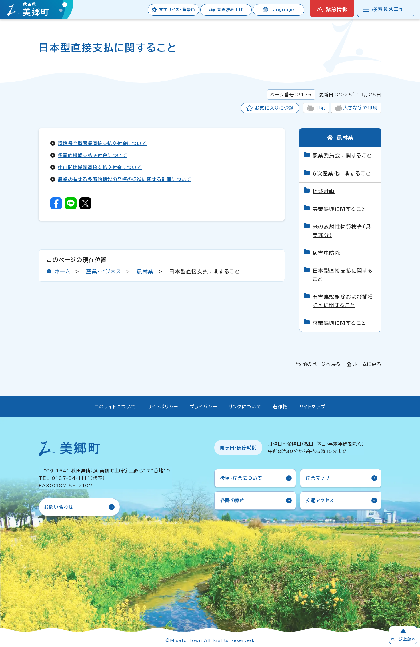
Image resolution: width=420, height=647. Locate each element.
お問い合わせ (59, 507)
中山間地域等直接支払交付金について (100, 167)
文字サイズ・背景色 (177, 10)
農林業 (145, 271)
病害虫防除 (326, 252)
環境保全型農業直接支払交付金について (102, 143)
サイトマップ (312, 406)
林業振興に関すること (339, 322)
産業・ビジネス (103, 271)
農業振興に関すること (339, 208)
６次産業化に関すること (342, 173)
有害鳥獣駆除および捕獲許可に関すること (343, 301)
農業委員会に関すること (342, 155)
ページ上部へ (403, 639)
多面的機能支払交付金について (92, 155)
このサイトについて (115, 406)
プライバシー (203, 406)
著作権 (280, 406)
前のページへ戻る (321, 364)
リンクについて (245, 406)
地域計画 (324, 191)
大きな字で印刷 (360, 107)
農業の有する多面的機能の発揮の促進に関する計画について (124, 179)
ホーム (62, 271)
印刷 (320, 107)
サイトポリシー (162, 406)
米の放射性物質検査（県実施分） (342, 230)
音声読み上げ (230, 10)
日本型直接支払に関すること (343, 274)
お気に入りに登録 (274, 108)
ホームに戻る (367, 364)
